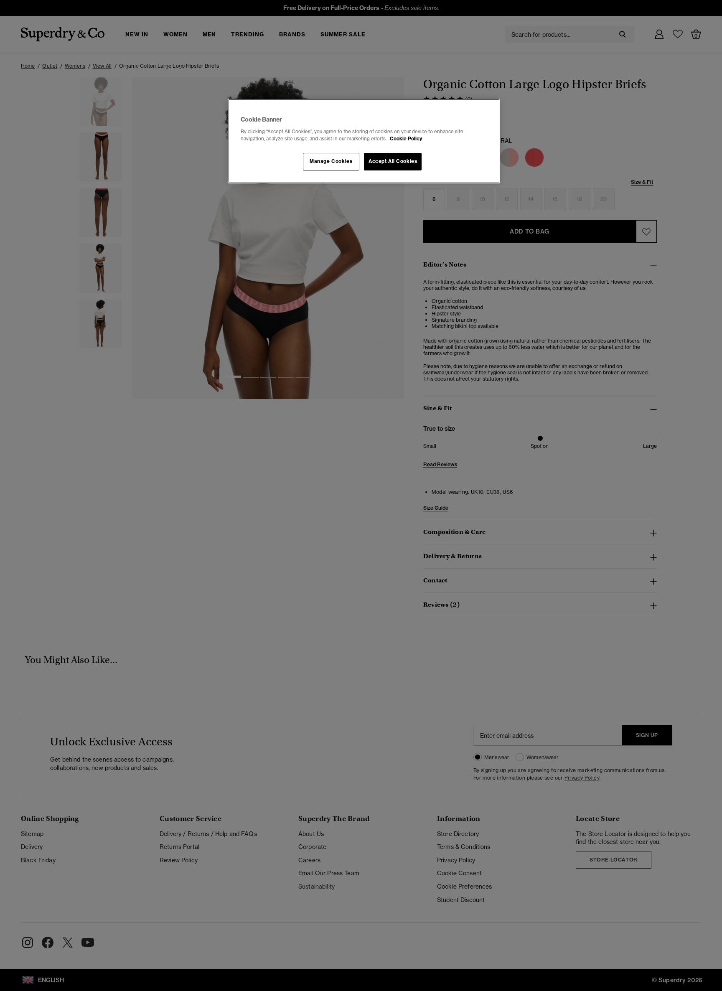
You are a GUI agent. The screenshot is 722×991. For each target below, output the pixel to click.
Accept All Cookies (393, 161)
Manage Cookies (331, 161)
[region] (364, 141)
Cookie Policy (406, 139)
